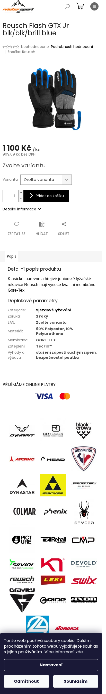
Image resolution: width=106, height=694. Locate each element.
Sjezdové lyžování (53, 310)
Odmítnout (26, 681)
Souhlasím (75, 681)
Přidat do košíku (50, 195)
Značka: (21, 51)
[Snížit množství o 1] (20, 199)
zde (79, 652)
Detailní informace (19, 209)
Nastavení (51, 665)
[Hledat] (67, 6)
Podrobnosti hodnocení (72, 46)
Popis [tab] (11, 256)
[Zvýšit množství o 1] (20, 193)
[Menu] (94, 6)
